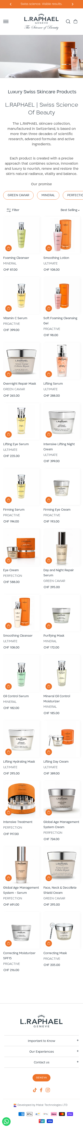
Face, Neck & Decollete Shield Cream (60, 890)
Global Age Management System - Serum (21, 890)
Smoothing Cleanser (18, 636)
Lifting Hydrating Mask (19, 762)
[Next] (11, 4)
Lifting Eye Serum (16, 444)
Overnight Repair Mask (19, 384)
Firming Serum (13, 510)
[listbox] (61, 210)
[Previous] (72, 4)
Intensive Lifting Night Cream (59, 447)
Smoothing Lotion (56, 258)
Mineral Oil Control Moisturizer (56, 699)
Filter (15, 210)
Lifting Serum (53, 384)
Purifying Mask (53, 636)
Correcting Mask (55, 953)
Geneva (41, 1077)
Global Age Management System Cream (61, 825)
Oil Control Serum (16, 696)
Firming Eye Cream (56, 510)
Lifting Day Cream (56, 762)
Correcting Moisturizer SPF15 (19, 956)
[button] (6, 21)
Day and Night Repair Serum (58, 573)
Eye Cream (11, 570)
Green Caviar (18, 195)
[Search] (68, 21)
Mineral (48, 195)
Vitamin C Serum (15, 318)
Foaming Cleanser (16, 258)
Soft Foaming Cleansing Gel (60, 321)
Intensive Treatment (17, 822)
